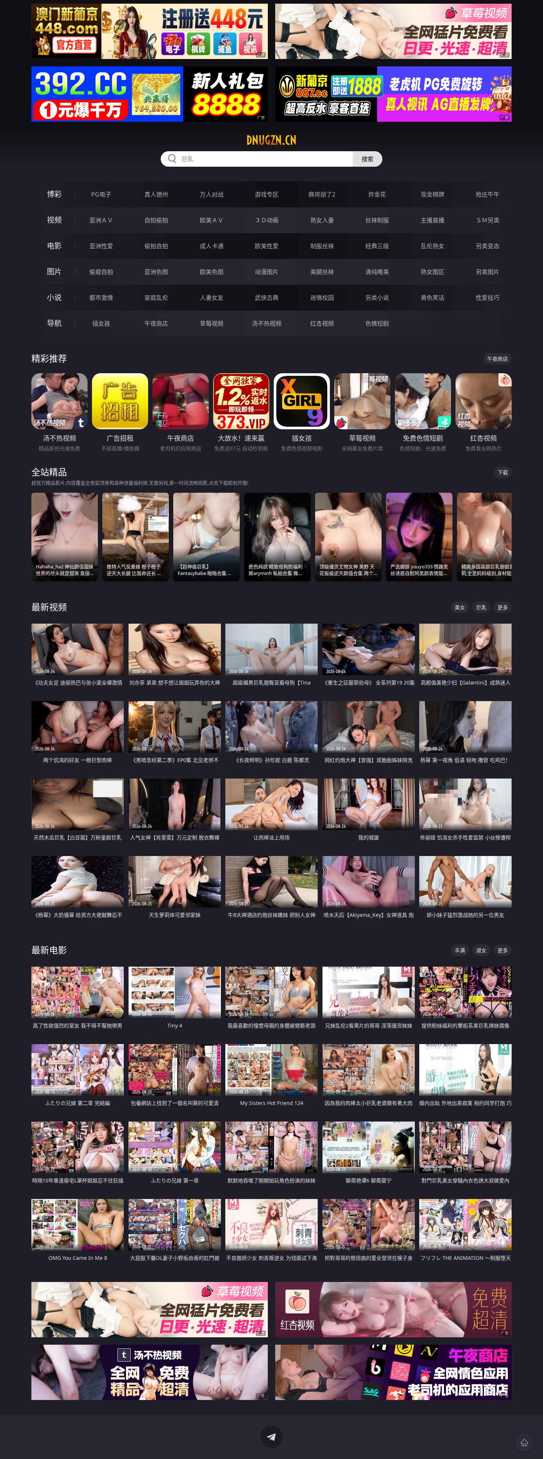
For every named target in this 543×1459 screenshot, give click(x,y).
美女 (460, 607)
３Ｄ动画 (267, 220)
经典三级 (377, 246)
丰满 (460, 950)
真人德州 (156, 194)
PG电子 (101, 194)
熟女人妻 (322, 220)
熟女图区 (432, 272)
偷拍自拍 (156, 246)
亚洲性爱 (101, 246)
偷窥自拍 (101, 272)
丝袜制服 (377, 220)
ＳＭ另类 (487, 220)
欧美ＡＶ (211, 220)
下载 (503, 472)
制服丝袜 (322, 246)
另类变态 (487, 246)
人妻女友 (211, 298)
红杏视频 (322, 323)
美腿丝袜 (322, 272)
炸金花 (377, 194)
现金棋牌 (432, 194)
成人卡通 (211, 246)
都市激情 (101, 298)
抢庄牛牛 (487, 194)
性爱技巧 (487, 298)
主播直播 (432, 220)
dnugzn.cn (271, 140)
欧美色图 (211, 272)
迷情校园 (322, 298)
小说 (54, 297)
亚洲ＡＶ (101, 220)
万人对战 (211, 194)
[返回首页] (524, 1443)
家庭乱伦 (156, 298)
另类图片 (487, 272)
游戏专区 (267, 194)
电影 (54, 246)
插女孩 (101, 323)
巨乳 (481, 607)
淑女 (481, 950)
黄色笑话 (432, 298)
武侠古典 (267, 298)
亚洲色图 (156, 272)
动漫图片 (267, 272)
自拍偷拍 (156, 220)
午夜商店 (156, 323)
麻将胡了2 (321, 194)
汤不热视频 (266, 323)
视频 (54, 220)
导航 (54, 323)
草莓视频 (211, 323)
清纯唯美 (377, 272)
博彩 (54, 194)
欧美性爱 (267, 246)
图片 (54, 272)
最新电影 (49, 950)
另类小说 (377, 298)
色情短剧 (377, 323)
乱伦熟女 (432, 246)
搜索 (367, 159)
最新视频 (49, 607)
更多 (503, 607)
